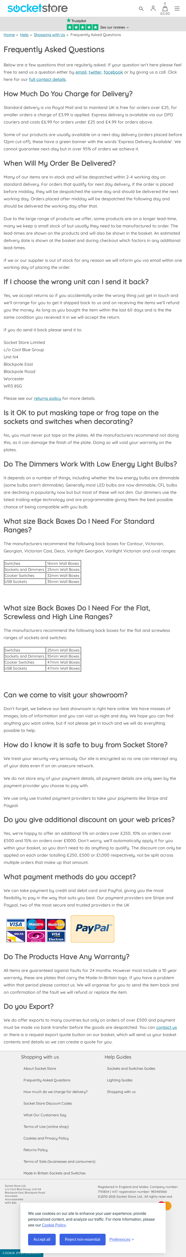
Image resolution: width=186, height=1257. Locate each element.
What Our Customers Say (44, 1115)
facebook (113, 72)
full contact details (47, 79)
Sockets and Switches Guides (131, 1068)
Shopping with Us (49, 34)
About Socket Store (39, 1068)
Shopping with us (40, 1057)
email (81, 72)
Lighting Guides (119, 1080)
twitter (95, 72)
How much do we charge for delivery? (55, 1091)
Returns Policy (35, 1150)
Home (9, 34)
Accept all (41, 1239)
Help (24, 34)
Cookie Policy (54, 1225)
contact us (166, 1027)
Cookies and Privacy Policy (46, 1138)
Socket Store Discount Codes (47, 1103)
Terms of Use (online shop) (46, 1126)
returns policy (47, 398)
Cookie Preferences (22, 1253)
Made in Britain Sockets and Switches (54, 1173)
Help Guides (118, 1057)
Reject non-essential (82, 1239)
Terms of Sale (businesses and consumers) (59, 1161)
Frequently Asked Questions (46, 1080)
